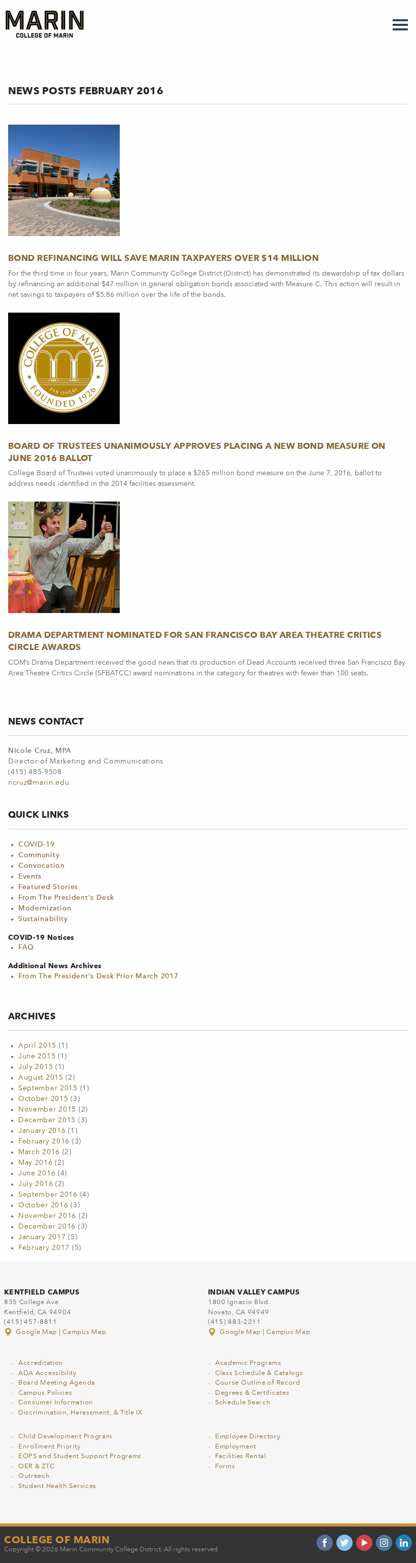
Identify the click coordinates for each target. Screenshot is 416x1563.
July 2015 (35, 1067)
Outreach (34, 1476)
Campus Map (84, 1332)
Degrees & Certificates (252, 1393)
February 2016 (44, 1141)
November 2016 (47, 1215)
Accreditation (40, 1363)
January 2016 (41, 1130)
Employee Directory (248, 1436)
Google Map (36, 1332)
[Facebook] (325, 1543)
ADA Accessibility (47, 1373)
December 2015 (47, 1120)
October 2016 (43, 1205)
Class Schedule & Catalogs (259, 1373)
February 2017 (44, 1247)
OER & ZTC (36, 1466)
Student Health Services (57, 1486)
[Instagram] (384, 1543)
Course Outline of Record (257, 1383)
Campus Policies (45, 1393)
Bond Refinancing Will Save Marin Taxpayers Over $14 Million (163, 258)
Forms (225, 1466)
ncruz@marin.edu (39, 782)
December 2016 (47, 1226)
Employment (235, 1446)
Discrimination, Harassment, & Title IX (80, 1412)
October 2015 (43, 1098)
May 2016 (35, 1162)
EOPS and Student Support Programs (80, 1456)
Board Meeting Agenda (56, 1383)
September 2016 (48, 1194)
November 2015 (47, 1109)
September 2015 (48, 1088)
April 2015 (37, 1045)
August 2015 (40, 1077)
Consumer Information (55, 1402)
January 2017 (41, 1237)
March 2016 (39, 1152)
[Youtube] (364, 1543)
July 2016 (35, 1184)
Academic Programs (248, 1363)
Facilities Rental (240, 1456)
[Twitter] (344, 1543)
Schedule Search (243, 1402)
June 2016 (36, 1173)
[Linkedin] (404, 1543)
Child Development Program (65, 1436)
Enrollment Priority (49, 1446)
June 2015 (36, 1056)
